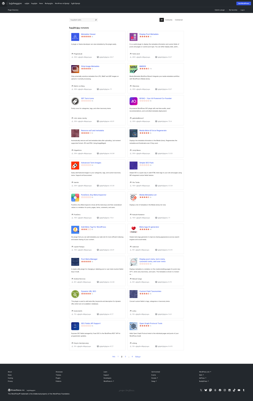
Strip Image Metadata (90, 66)
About (10, 372)
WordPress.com (205, 372)
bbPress (202, 378)
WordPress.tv (109, 381)
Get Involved (155, 372)
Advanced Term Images (91, 163)
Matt (201, 375)
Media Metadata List (148, 195)
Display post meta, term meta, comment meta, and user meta (152, 260)
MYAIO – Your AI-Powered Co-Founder (155, 98)
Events (153, 375)
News (10, 375)
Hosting (10, 378)
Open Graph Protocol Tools (150, 323)
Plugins (58, 378)
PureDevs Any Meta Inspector (93, 195)
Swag (154, 381)
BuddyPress (204, 381)
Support (106, 375)
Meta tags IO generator (149, 227)
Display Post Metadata (148, 34)
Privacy (10, 381)
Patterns (58, 381)
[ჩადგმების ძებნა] (96, 20)
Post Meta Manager (89, 259)
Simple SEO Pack (146, 163)
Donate (154, 378)
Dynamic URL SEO (88, 291)
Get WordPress (243, 3)
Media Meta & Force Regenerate (153, 130)
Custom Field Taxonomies (150, 291)
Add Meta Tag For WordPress (93, 227)
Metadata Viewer (88, 34)
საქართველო (31, 390)
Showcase (59, 372)
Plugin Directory (13, 10)
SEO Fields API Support (91, 323)
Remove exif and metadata (92, 130)
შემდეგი (138, 356)
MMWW (142, 66)
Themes (58, 375)
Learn (105, 372)
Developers (107, 378)
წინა (113, 356)
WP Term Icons (87, 98)
